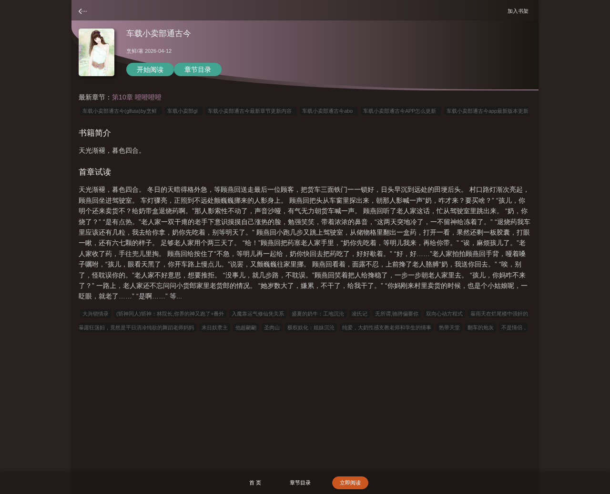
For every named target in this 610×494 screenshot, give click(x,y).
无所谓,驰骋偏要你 (396, 313)
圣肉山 (272, 327)
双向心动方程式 (444, 313)
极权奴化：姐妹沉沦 (311, 327)
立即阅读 (350, 482)
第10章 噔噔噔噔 (137, 97)
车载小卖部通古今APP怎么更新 (401, 111)
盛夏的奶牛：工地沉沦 (318, 313)
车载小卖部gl (183, 111)
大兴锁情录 (95, 313)
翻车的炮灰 (481, 327)
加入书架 (519, 10)
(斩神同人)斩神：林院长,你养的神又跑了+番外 (170, 313)
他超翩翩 (245, 327)
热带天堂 (449, 327)
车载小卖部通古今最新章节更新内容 (251, 111)
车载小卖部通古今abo (329, 111)
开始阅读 (150, 69)
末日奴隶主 (215, 327)
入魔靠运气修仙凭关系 (258, 313)
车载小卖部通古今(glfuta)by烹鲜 (121, 111)
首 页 (255, 482)
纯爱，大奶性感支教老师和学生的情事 (386, 327)
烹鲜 (131, 51)
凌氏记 (359, 313)
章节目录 (197, 69)
